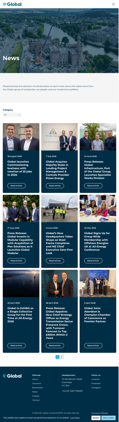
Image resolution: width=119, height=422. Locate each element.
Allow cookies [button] (108, 418)
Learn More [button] (75, 418)
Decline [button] (96, 418)
